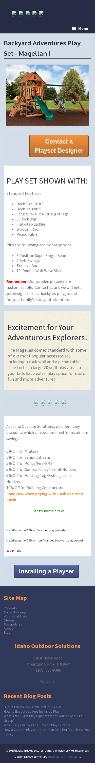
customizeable (19, 287)
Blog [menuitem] (7, 632)
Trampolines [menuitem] (13, 624)
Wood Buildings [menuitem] (15, 616)
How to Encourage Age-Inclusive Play (32, 711)
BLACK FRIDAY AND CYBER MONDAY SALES (35, 707)
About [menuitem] (8, 628)
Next (85, 94)
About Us (47, 681)
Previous (10, 94)
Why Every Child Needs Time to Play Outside (37, 725)
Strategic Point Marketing (64, 756)
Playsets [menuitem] (10, 608)
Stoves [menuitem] (9, 620)
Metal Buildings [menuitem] (15, 612)
